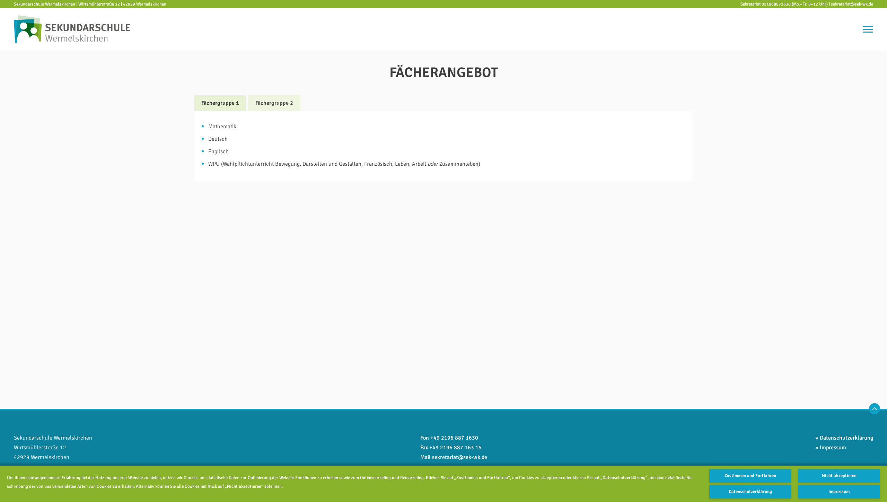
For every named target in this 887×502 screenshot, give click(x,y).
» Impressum (830, 447)
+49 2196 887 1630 (454, 437)
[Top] (874, 408)
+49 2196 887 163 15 (455, 447)
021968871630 (776, 4)
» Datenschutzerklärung (844, 437)
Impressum (839, 491)
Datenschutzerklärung (750, 491)
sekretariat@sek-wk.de (852, 4)
